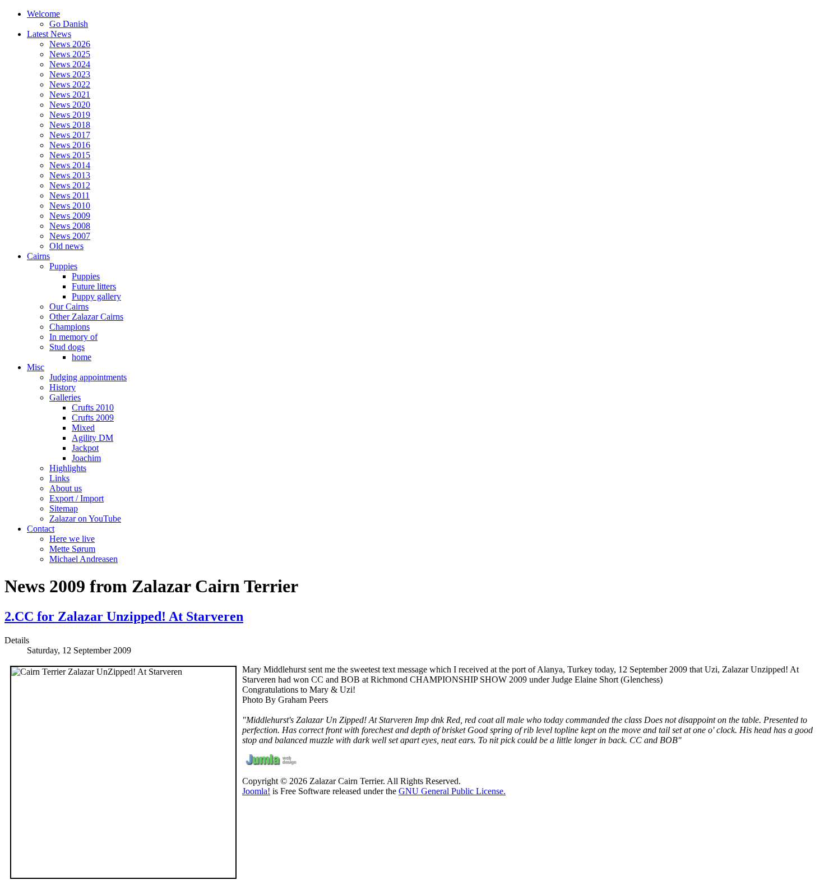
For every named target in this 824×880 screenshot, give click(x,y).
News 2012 (69, 185)
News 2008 (69, 226)
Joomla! (256, 791)
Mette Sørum (72, 549)
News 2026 (69, 44)
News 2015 (69, 155)
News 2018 (69, 125)
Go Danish (68, 24)
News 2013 (69, 175)
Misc (35, 367)
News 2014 (69, 165)
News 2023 (69, 74)
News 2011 (69, 195)
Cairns (38, 256)
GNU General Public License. (452, 791)
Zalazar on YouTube (85, 518)
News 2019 (69, 114)
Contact (40, 528)
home (81, 357)
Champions (69, 326)
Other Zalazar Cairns (86, 316)
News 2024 (69, 64)
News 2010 (69, 205)
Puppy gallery (96, 296)
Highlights (67, 468)
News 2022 (69, 84)
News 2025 (69, 54)
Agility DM (92, 438)
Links (59, 478)
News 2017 (69, 135)
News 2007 (69, 236)
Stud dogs (67, 347)
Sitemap (63, 508)
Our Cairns (69, 306)
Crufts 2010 (93, 407)
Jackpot (85, 448)
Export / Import (76, 498)
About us (65, 488)
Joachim (86, 458)
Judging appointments (88, 377)
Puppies (63, 266)
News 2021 (69, 94)
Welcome (43, 14)
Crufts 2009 (93, 417)
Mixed (83, 427)
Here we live (72, 538)
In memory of (73, 337)
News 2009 (69, 215)
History (62, 387)
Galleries (65, 397)
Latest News (49, 34)
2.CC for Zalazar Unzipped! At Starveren (123, 616)
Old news (66, 246)
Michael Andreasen (83, 559)
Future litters (94, 286)
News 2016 (69, 145)
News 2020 (69, 104)
